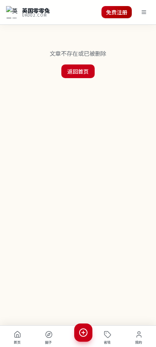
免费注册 (116, 12)
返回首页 (78, 71)
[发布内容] (83, 332)
